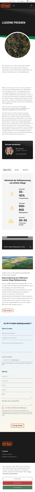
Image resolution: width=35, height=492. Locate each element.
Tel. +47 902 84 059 (21, 154)
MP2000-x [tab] (25, 170)
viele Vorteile (26, 66)
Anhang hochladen (7, 357)
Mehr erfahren (8, 310)
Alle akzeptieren (17, 487)
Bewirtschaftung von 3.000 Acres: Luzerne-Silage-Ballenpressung (15, 279)
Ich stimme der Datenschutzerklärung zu (16, 408)
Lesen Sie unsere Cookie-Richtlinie (17, 472)
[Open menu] (14, 6)
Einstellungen (17, 479)
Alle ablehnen (17, 483)
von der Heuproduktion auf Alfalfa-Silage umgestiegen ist (15, 107)
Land (3, 394)
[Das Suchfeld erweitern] (31, 6)
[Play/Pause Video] (30, 247)
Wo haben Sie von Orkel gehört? (10, 401)
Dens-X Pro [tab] (7, 170)
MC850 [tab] (17, 170)
